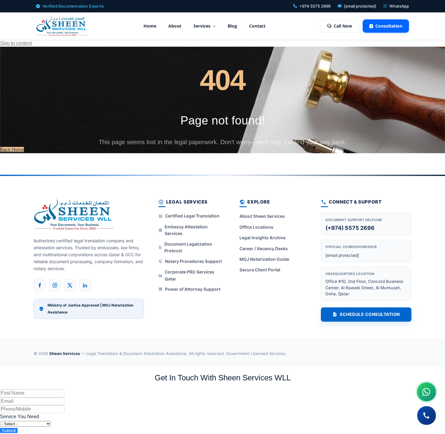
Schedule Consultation (370, 314)
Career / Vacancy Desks (263, 248)
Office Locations (256, 227)
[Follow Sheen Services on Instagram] (55, 285)
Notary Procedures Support (193, 261)
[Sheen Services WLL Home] (62, 26)
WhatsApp (399, 6)
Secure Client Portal (259, 269)
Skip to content (16, 43)
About (174, 26)
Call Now (343, 26)
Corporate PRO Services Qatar (189, 275)
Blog (232, 26)
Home (149, 26)
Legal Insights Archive (262, 237)
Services (201, 26)
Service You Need (19, 416)
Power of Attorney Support (192, 289)
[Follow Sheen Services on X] (70, 285)
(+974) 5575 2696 (349, 228)
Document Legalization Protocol (188, 247)
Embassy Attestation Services (186, 230)
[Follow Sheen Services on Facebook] (40, 285)
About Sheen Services (262, 216)
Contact (257, 26)
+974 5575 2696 (315, 6)
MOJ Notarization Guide (264, 259)
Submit (9, 430)
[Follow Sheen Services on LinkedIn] (85, 285)
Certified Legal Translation (192, 215)
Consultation (388, 26)
